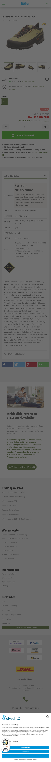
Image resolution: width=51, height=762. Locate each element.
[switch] (5, 749)
